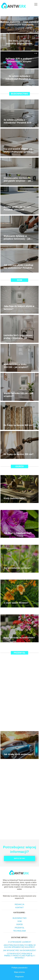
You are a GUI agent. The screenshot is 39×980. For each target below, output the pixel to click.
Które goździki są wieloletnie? (19, 637)
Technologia (19, 931)
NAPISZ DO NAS (19, 858)
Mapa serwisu (19, 972)
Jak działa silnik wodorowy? (18, 754)
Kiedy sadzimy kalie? (15, 498)
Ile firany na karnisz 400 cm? (18, 425)
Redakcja (19, 904)
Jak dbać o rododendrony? (17, 533)
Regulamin (19, 976)
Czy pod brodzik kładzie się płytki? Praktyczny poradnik (18, 150)
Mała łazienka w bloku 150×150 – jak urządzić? (16, 365)
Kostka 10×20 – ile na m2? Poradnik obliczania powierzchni (17, 208)
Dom (19, 280)
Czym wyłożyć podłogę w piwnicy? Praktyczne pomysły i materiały (19, 956)
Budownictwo (19, 94)
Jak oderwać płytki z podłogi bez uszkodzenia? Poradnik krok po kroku (18, 266)
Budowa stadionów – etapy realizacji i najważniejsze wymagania (19, 23)
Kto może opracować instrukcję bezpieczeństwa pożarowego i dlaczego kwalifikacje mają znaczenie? (19, 42)
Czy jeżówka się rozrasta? (17, 568)
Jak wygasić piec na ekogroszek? (19, 950)
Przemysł (19, 653)
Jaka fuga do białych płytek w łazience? (19, 307)
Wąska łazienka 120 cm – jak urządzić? (18, 394)
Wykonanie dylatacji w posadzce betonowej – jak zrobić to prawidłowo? (17, 237)
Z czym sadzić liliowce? (16, 603)
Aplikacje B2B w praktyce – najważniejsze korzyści (19, 60)
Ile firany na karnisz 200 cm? (18, 454)
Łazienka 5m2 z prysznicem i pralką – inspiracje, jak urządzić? (18, 336)
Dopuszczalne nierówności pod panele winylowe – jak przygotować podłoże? (17, 179)
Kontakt (19, 907)
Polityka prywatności (19, 968)
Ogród (19, 466)
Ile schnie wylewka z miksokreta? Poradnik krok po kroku (19, 77)
